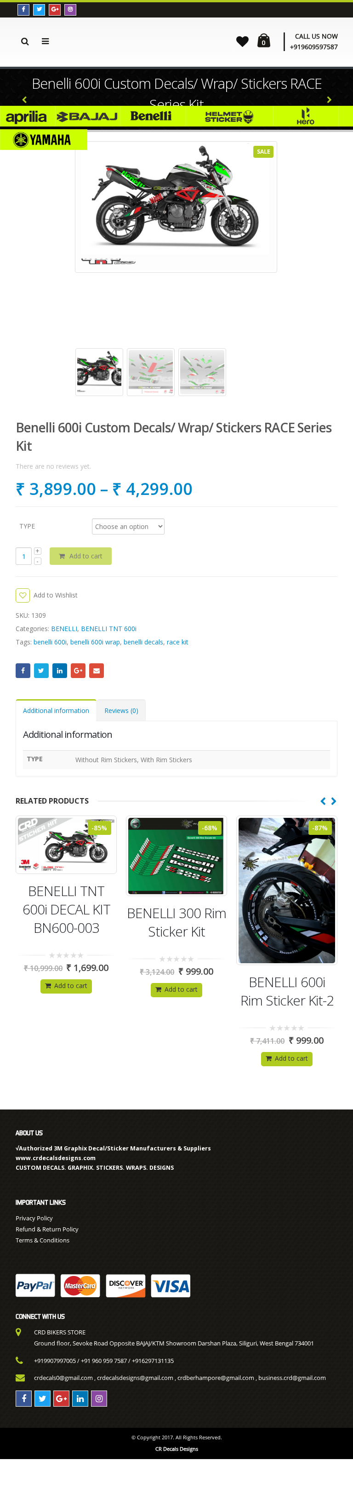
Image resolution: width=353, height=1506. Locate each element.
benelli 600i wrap (95, 642)
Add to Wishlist (56, 595)
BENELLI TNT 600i (109, 628)
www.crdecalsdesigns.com (56, 1158)
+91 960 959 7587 (104, 1361)
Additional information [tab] (56, 710)
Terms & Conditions (42, 1240)
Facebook (23, 670)
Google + (78, 670)
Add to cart (85, 556)
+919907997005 (55, 1361)
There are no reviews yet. (53, 466)
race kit (177, 642)
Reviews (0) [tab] (121, 710)
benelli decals (143, 642)
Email (96, 670)
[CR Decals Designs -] (143, 40)
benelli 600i (50, 642)
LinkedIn (59, 670)
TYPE (27, 525)
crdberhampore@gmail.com (215, 1378)
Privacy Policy (34, 1218)
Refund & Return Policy (47, 1229)
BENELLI (64, 628)
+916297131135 (153, 1361)
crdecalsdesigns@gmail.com (135, 1378)
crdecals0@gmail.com (63, 1378)
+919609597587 (314, 46)
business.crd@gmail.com (292, 1378)
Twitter (41, 670)
